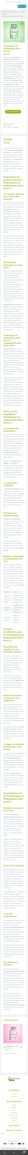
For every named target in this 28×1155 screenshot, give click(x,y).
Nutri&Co (10, 125)
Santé (14, 1120)
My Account (4, 1152)
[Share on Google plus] (14, 127)
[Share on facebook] (7, 127)
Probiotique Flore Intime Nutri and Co (12, 1047)
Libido (14, 1110)
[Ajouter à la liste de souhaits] (7, 116)
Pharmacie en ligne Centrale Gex (18, 1148)
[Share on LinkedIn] (10, 127)
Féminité (14, 1107)
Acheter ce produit (14, 111)
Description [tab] (7, 139)
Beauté (14, 1105)
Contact (14, 1093)
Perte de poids (14, 1115)
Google (2, 1133)
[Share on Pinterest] (15, 127)
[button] (22, 24)
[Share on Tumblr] (12, 127)
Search (14, 1152)
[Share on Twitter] (9, 127)
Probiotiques (12, 123)
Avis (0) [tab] (6, 143)
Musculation (14, 1112)
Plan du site (14, 1096)
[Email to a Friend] (17, 127)
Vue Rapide (20, 1029)
